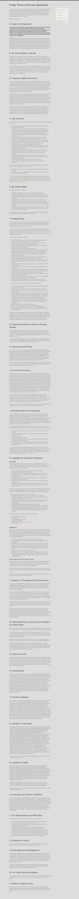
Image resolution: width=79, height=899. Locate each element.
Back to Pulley (60, 21)
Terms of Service (60, 12)
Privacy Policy (59, 15)
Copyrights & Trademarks (62, 17)
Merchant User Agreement (62, 9)
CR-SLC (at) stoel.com (16, 523)
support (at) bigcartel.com (17, 135)
